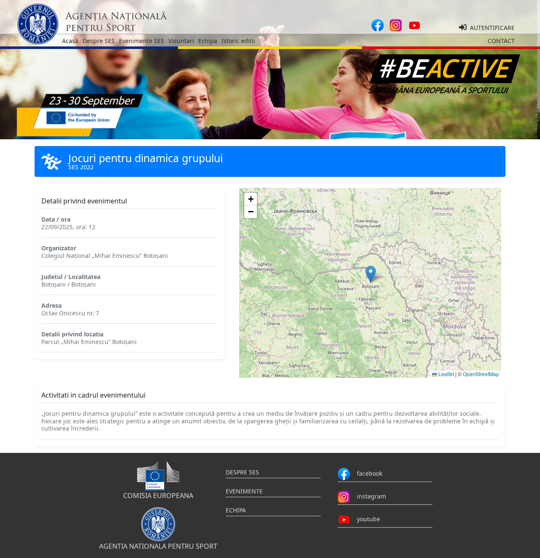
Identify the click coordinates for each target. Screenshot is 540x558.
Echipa (207, 41)
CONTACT (501, 41)
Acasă (70, 41)
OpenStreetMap (481, 373)
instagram (368, 496)
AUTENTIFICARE (491, 28)
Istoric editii (238, 41)
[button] (370, 274)
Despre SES (99, 41)
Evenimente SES (141, 41)
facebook (366, 473)
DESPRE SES (242, 472)
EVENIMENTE (244, 491)
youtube (365, 519)
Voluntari (181, 41)
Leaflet (445, 373)
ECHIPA (236, 510)
